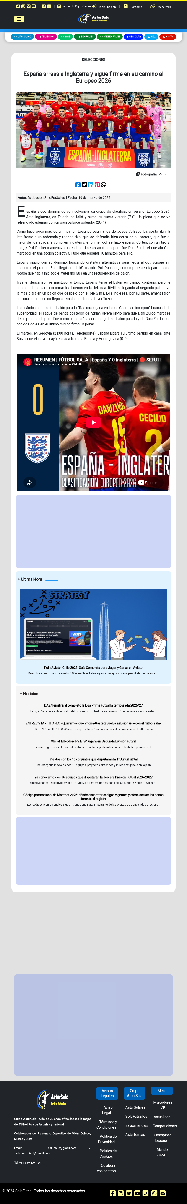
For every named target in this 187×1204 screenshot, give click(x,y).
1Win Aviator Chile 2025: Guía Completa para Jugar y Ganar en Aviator (94, 667)
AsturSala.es (135, 1107)
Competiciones (165, 1126)
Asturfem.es (135, 1134)
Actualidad (162, 1117)
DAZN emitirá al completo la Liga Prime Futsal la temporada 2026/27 (93, 705)
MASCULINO (24, 36)
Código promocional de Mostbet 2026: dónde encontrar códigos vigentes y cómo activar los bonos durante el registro (93, 797)
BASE (67, 36)
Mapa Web (164, 7)
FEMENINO (48, 36)
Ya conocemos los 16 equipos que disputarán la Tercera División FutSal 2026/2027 (93, 777)
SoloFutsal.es (136, 1116)
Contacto (136, 7)
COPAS (170, 36)
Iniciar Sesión (107, 7)
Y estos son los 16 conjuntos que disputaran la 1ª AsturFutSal (94, 759)
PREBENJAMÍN (112, 36)
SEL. (153, 36)
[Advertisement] (93, 531)
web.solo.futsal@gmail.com (32, 1153)
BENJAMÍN (87, 36)
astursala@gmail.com (76, 6)
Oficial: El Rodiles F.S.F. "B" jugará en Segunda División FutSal (93, 741)
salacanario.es (136, 1125)
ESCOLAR (135, 36)
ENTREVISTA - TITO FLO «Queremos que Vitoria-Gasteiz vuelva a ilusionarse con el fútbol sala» (93, 723)
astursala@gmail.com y (69, 1148)
